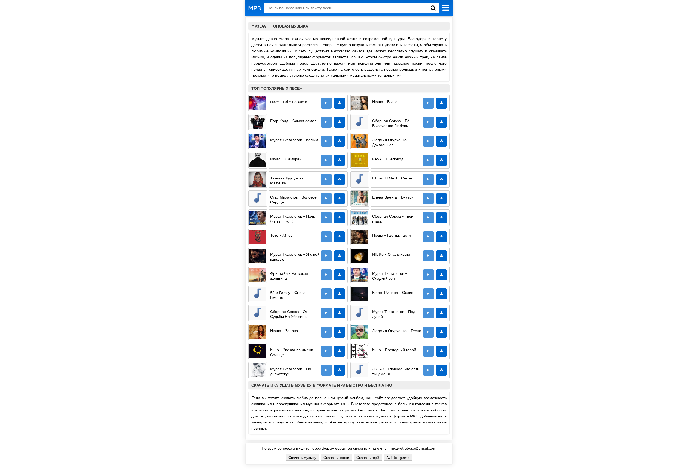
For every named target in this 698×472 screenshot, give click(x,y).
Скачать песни (336, 457)
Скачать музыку (302, 457)
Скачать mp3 (367, 457)
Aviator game (398, 457)
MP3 (254, 8)
